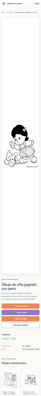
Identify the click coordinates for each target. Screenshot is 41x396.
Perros (14, 338)
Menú (37, 4)
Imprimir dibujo (20, 319)
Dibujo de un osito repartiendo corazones (30, 393)
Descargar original (20, 325)
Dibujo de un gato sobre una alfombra (9, 393)
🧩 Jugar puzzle (20, 312)
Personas (10, 12)
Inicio (3, 12)
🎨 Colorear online (20, 306)
